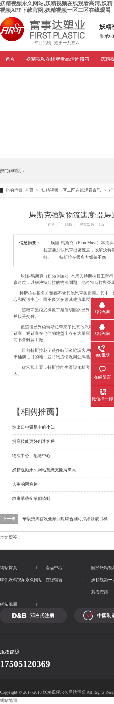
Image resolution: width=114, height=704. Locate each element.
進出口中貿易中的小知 (33, 427)
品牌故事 (45, 75)
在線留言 (54, 580)
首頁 (10, 59)
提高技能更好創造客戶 (33, 441)
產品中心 (54, 567)
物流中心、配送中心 (31, 455)
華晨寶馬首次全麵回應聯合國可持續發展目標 (65, 519)
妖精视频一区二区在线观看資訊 (71, 190)
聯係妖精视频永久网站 (21, 580)
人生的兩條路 (25, 484)
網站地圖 (8, 604)
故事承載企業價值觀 (31, 498)
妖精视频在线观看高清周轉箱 (57, 59)
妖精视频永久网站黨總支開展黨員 (44, 470)
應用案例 (15, 75)
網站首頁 (8, 567)
